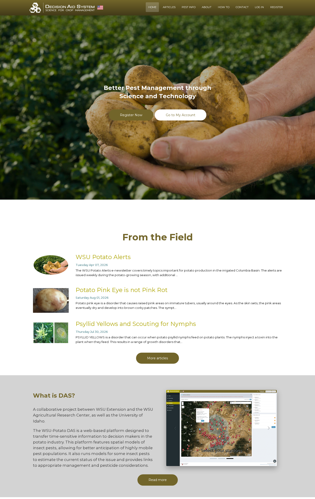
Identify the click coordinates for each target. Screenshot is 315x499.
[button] (174, 428)
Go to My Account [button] (180, 115)
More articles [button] (157, 358)
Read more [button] (158, 480)
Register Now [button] (131, 115)
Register (276, 7)
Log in (259, 7)
